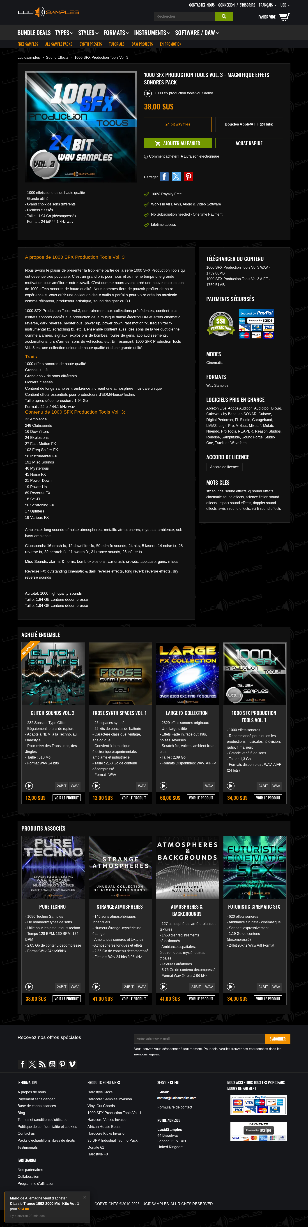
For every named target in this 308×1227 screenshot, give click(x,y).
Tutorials (116, 44)
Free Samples (28, 44)
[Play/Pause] (29, 786)
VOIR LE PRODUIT (67, 798)
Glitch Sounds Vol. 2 (52, 712)
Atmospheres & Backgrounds (187, 910)
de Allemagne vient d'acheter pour (44, 1203)
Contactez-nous (202, 5)
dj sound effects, (261, 491)
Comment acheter (163, 156)
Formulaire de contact (174, 1107)
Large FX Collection (187, 712)
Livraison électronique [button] (199, 156)
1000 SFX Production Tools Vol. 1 (254, 716)
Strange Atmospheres (120, 906)
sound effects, (236, 491)
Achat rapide (249, 143)
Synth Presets (91, 44)
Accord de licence (224, 467)
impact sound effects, (235, 503)
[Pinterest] (188, 176)
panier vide (267, 17)
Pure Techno (52, 906)
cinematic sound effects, (226, 497)
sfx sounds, (215, 491)
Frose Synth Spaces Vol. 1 (120, 712)
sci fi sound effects (266, 508)
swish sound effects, (235, 508)
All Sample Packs (58, 44)
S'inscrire (247, 5)
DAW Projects (142, 44)
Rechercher (224, 16)
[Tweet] (176, 176)
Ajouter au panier (172, 143)
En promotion (171, 44)
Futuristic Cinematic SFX (254, 906)
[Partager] (164, 176)
